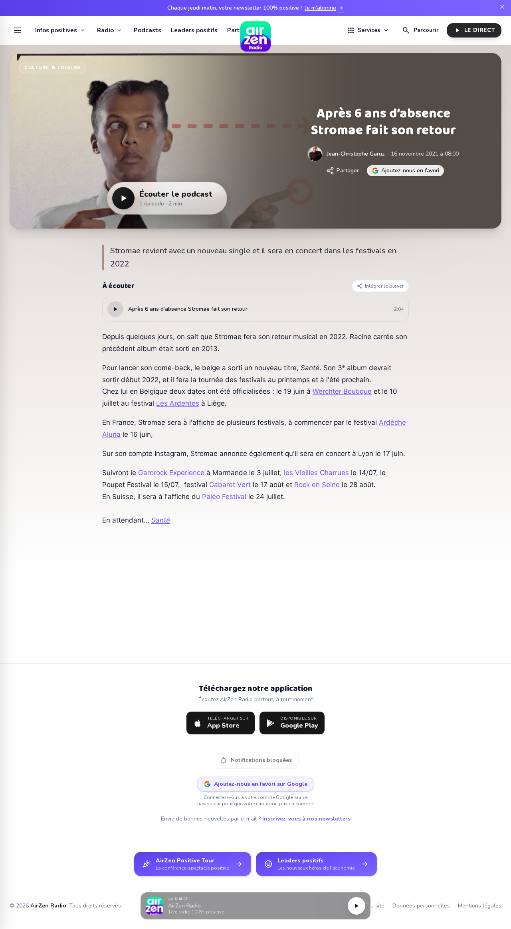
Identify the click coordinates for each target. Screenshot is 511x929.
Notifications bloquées (256, 760)
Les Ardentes (177, 403)
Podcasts (147, 30)
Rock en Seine (317, 485)
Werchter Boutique (342, 391)
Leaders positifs (194, 30)
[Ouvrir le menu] (18, 30)
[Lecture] (356, 906)
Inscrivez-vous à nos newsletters (306, 818)
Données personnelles (421, 905)
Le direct (474, 30)
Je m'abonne (324, 8)
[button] (255, 906)
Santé (160, 520)
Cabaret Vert (230, 485)
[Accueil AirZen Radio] (255, 30)
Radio (105, 30)
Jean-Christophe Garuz (356, 154)
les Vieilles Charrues (316, 473)
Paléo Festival (224, 497)
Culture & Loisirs (52, 68)
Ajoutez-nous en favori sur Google (260, 784)
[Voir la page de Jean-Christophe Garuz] (315, 154)
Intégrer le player (384, 286)
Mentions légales (479, 905)
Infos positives (56, 30)
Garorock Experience (171, 473)
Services (368, 30)
